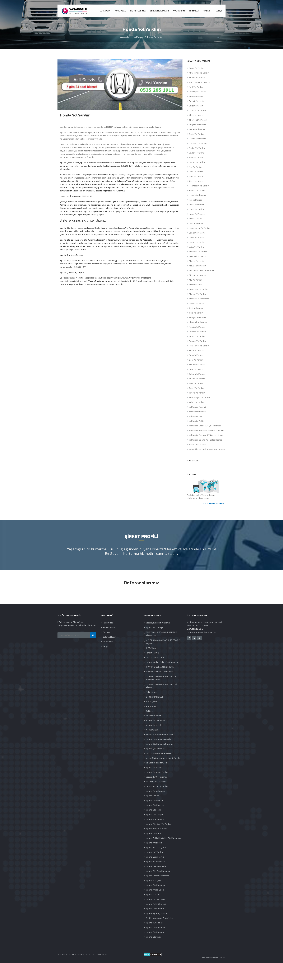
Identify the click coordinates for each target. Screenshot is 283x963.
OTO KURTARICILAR (154, 697)
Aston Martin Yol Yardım (199, 82)
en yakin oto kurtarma (156, 781)
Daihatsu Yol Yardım (198, 143)
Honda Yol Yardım (155, 37)
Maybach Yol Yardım (198, 256)
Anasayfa (105, 11)
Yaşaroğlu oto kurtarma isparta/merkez (164, 758)
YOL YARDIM (179, 11)
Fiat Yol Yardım (195, 167)
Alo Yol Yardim (152, 729)
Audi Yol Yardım (196, 87)
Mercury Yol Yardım (197, 275)
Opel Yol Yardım (196, 312)
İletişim (106, 646)
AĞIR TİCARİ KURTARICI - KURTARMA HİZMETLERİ (161, 634)
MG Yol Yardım (195, 280)
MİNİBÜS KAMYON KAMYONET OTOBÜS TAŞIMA (163, 642)
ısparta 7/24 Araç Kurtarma (158, 871)
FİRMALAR (194, 11)
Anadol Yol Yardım (197, 77)
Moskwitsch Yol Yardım (199, 298)
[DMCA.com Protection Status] (185, 954)
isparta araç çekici (154, 842)
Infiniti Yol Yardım (196, 204)
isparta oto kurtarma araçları (159, 739)
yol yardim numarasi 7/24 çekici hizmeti (206, 430)
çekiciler (149, 711)
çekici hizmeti (152, 692)
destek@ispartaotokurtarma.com (202, 632)
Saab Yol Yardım (196, 355)
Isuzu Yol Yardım (196, 209)
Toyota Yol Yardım (197, 392)
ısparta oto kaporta (155, 805)
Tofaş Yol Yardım (196, 388)
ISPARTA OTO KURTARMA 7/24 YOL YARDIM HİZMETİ (161, 678)
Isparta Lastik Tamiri (155, 857)
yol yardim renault (197, 407)
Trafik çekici (151, 701)
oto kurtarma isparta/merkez (159, 753)
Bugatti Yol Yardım (197, 101)
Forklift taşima (152, 652)
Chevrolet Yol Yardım (198, 120)
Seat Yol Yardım (196, 359)
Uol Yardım (138, 37)
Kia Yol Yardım (195, 218)
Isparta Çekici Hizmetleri (156, 866)
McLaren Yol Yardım (198, 265)
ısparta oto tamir (153, 809)
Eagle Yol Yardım (196, 152)
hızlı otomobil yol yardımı (157, 786)
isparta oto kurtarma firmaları (159, 744)
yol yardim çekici (196, 421)
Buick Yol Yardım (196, 105)
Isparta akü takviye (154, 627)
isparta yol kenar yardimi (157, 772)
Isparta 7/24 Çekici (154, 880)
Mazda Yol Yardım (197, 261)
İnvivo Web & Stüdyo (217, 958)
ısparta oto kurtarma (155, 927)
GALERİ (206, 11)
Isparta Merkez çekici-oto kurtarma (162, 662)
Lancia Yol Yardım (197, 232)
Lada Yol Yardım (196, 223)
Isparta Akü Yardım (154, 852)
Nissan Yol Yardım (197, 303)
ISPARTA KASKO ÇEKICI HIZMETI (159, 671)
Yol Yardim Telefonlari (155, 720)
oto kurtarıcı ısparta (155, 657)
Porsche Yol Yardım (197, 331)
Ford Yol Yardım (196, 171)
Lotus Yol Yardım (196, 247)
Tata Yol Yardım (196, 383)
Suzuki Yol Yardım (197, 378)
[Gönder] (93, 635)
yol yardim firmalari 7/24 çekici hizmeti (206, 435)
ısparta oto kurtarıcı (155, 932)
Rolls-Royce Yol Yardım (199, 345)
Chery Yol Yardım (196, 115)
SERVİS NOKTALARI (159, 11)
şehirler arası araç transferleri (159, 918)
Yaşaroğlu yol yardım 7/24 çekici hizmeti (207, 449)
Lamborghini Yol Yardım (199, 228)
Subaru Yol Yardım (197, 374)
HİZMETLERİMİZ (138, 11)
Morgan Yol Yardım (197, 294)
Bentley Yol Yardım (197, 91)
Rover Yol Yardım (196, 350)
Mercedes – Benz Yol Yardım (201, 270)
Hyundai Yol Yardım (197, 195)
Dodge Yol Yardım (197, 148)
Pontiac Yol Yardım (197, 327)
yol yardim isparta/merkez (158, 762)
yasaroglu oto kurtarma (156, 777)
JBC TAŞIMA (151, 648)
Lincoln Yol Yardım (197, 242)
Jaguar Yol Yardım (197, 214)
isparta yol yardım (154, 767)
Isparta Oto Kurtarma (155, 885)
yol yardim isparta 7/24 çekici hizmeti (205, 439)
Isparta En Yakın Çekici (156, 847)
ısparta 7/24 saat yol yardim (158, 824)
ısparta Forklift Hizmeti (156, 904)
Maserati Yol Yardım (198, 251)
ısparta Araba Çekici (155, 889)
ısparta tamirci (152, 795)
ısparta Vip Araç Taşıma (156, 913)
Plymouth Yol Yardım (198, 322)
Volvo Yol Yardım (196, 402)
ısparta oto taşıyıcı (154, 814)
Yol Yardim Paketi (153, 715)
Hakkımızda (108, 622)
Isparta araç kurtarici (155, 819)
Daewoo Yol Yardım (197, 138)
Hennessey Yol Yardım (199, 185)
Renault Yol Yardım (197, 341)
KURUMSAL (120, 11)
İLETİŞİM (219, 11)
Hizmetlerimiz (109, 627)
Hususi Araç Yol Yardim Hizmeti (159, 734)
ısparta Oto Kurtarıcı (155, 908)
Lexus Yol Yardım (196, 237)
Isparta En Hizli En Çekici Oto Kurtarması (163, 838)
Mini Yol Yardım (196, 284)
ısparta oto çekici (154, 833)
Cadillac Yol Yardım (197, 110)
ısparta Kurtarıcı (153, 894)
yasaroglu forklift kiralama (158, 622)
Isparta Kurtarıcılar (154, 922)
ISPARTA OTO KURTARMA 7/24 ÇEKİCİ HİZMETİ (162, 686)
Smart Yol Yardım (196, 369)
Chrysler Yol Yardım (197, 124)
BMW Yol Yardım (196, 96)
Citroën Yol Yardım (197, 129)
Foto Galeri (108, 641)
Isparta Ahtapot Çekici (155, 861)
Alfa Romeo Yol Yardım (199, 72)
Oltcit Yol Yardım (196, 308)
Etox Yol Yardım (196, 157)
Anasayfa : (125, 37)
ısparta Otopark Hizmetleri (158, 875)
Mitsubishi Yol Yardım (198, 289)
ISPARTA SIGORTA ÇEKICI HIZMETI (160, 667)
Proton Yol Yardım (197, 336)
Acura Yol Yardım (196, 68)
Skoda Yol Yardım (197, 364)
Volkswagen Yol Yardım (199, 397)
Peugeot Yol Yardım (197, 317)
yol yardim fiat (195, 416)
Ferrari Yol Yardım (197, 162)
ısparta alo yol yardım (155, 791)
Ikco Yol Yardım (195, 200)
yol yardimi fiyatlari (197, 411)
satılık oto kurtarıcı (197, 444)
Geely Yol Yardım (196, 181)
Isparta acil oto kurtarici (156, 828)
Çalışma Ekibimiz (110, 637)
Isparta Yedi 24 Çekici (155, 899)
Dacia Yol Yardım (196, 134)
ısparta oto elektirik (154, 800)
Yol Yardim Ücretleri (154, 725)
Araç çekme (151, 706)
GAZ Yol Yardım (196, 176)
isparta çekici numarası (156, 748)
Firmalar (106, 632)
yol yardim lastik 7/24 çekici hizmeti (205, 425)
